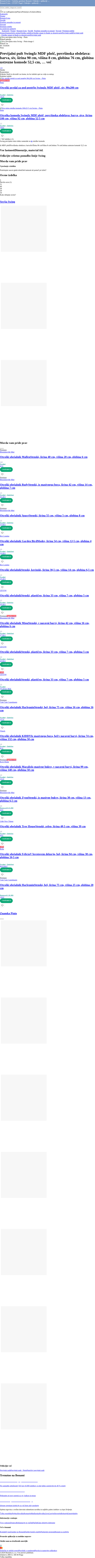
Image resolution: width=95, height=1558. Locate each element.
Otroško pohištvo (26, 33)
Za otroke (16, 33)
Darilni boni (29, 1532)
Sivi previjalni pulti (37, 1470)
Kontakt (3, 1532)
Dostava (13, 1523)
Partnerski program (48, 1532)
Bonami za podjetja (62, 1532)
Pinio (28, 1470)
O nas (8, 1532)
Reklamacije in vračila (24, 1523)
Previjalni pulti (78, 33)
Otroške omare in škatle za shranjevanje (47, 33)
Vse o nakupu (5, 1523)
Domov (3, 33)
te (31, 141)
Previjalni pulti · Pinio (19, 1470)
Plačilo (34, 1523)
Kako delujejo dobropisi (46, 1523)
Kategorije (9, 33)
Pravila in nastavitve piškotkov (46, 1551)
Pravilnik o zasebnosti (27, 1551)
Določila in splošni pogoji (9, 1551)
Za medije (37, 1532)
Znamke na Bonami (17, 1532)
